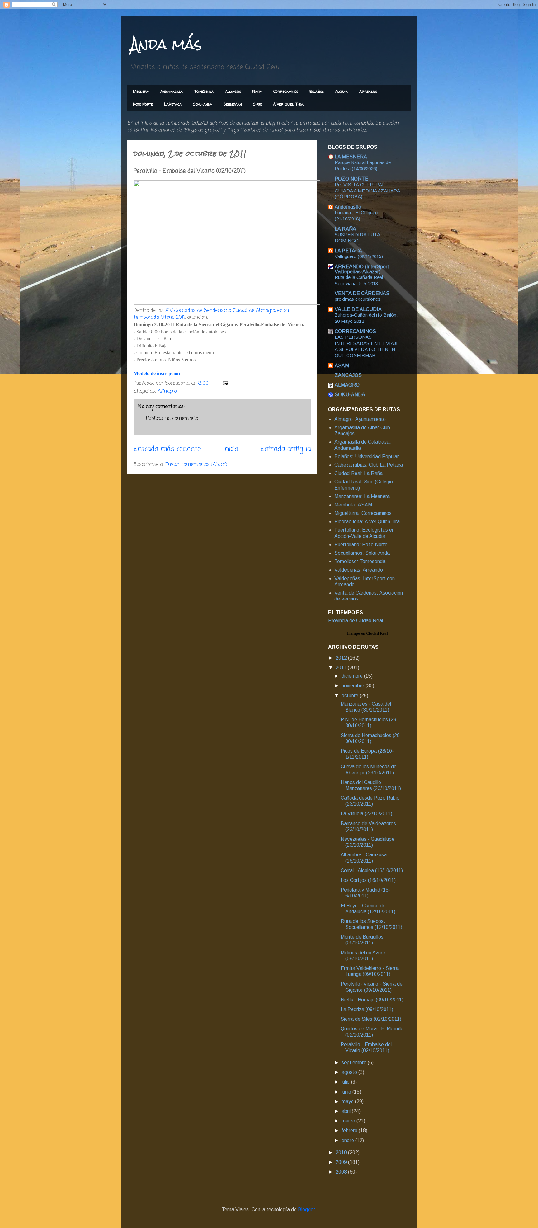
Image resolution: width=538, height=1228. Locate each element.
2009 (342, 1162)
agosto (350, 1072)
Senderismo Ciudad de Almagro (239, 310)
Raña (257, 91)
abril (347, 1111)
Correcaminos (285, 91)
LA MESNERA (351, 156)
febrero (350, 1130)
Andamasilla (171, 91)
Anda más (166, 44)
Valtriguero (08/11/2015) (359, 256)
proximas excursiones (357, 299)
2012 (342, 658)
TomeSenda (204, 91)
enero (348, 1140)
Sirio (257, 104)
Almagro (233, 91)
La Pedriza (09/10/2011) (367, 1009)
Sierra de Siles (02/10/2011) (371, 1019)
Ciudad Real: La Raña (358, 473)
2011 (342, 667)
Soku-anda (202, 104)
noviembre (354, 685)
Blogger (306, 1209)
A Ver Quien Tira (288, 104)
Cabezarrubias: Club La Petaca (368, 465)
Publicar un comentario (172, 418)
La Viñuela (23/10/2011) (366, 813)
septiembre (355, 1062)
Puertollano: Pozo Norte (361, 544)
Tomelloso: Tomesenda (359, 561)
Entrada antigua (285, 449)
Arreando (368, 91)
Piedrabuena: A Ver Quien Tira (367, 521)
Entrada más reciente (167, 449)
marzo (349, 1120)
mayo (348, 1101)
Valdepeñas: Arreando (358, 569)
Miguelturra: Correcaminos (363, 513)
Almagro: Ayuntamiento (360, 419)
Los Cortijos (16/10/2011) (368, 880)
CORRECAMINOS (355, 331)
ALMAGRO (347, 385)
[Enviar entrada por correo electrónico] (225, 383)
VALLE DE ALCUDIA (358, 309)
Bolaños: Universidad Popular (366, 456)
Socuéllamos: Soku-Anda (362, 553)
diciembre (353, 676)
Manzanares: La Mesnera (362, 496)
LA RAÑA (345, 229)
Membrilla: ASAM (353, 504)
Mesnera (141, 91)
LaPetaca (173, 104)
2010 (342, 1152)
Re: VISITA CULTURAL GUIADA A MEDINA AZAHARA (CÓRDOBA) (367, 191)
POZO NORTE (351, 178)
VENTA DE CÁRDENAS (362, 293)
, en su (282, 310)
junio (347, 1091)
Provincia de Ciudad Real (355, 620)
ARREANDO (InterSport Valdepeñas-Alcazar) (362, 269)
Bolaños (316, 91)
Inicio (230, 449)
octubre (351, 695)
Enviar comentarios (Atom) (196, 464)
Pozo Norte (143, 104)
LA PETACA (348, 250)
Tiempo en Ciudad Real (367, 633)
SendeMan (233, 104)
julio (346, 1081)
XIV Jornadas (180, 310)
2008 (342, 1171)
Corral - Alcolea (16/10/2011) (372, 870)
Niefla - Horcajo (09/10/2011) (372, 999)
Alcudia (341, 91)
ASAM (342, 365)
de (200, 310)
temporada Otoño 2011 (159, 317)
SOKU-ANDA (350, 394)
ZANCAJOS (348, 375)
